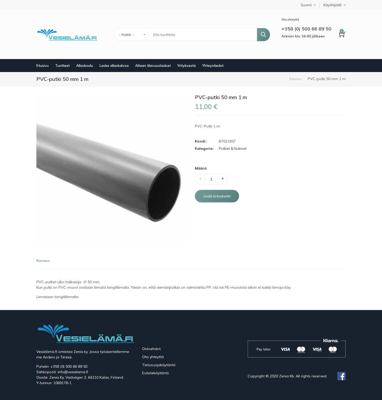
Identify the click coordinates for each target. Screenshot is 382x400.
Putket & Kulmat (232, 148)
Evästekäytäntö (155, 373)
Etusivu (42, 65)
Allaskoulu (84, 65)
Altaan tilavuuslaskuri (153, 65)
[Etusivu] (66, 34)
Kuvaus (43, 260)
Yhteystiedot (212, 65)
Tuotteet (62, 65)
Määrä (201, 168)
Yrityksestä (186, 65)
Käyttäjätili (332, 5)
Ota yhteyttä (153, 356)
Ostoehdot (151, 348)
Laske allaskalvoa (114, 65)
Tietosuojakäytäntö (159, 365)
